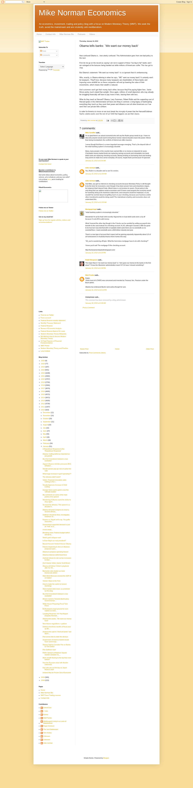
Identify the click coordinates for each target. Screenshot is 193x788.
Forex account (46, 318)
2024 (43, 367)
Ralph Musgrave (91, 260)
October (46, 419)
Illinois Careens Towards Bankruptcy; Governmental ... (56, 600)
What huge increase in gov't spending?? (57, 474)
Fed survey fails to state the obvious (55, 637)
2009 (43, 677)
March (45, 440)
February (46, 443)
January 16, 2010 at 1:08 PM (95, 268)
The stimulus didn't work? (52, 477)
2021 (43, 376)
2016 (43, 391)
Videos (92, 34)
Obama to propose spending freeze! (55, 552)
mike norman (90, 168)
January (46, 446)
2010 (43, 410)
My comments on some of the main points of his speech (55, 496)
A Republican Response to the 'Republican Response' (53, 450)
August (45, 425)
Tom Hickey (47, 733)
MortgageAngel (91, 209)
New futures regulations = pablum (55, 624)
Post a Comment (89, 308)
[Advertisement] (117, 328)
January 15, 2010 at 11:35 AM (95, 202)
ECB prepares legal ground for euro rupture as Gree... (55, 610)
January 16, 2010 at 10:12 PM (96, 290)
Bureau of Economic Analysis (51, 328)
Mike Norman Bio (66, 34)
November (47, 416)
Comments (46, 55)
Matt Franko (89, 275)
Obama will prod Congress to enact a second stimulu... (56, 511)
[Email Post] (107, 120)
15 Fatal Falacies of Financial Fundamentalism (51, 342)
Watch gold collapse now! (52, 538)
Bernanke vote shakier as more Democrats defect (54, 572)
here (49, 179)
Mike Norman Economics (82, 12)
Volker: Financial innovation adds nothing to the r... (54, 481)
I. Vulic (45, 711)
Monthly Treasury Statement (51, 323)
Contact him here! (45, 164)
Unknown (46, 736)
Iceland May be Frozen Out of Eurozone (57, 673)
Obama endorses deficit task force (55, 555)
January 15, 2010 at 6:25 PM (95, 253)
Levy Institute (45, 351)
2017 (43, 388)
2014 (43, 398)
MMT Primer (45, 346)
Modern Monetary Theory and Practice (54, 348)
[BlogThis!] (114, 120)
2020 (43, 379)
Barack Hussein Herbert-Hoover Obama (57, 544)
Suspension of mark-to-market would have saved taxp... (56, 641)
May (44, 434)
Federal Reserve (47, 326)
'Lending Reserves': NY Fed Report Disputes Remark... (55, 615)
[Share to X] (117, 120)
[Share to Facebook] (119, 120)
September (47, 422)
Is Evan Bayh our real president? (54, 541)
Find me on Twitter (47, 315)
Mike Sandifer (90, 133)
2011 (43, 407)
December (47, 413)
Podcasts (81, 34)
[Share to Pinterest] (122, 120)
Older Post (150, 349)
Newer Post (84, 349)
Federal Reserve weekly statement (53, 320)
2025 (43, 364)
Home (39, 34)
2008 (43, 680)
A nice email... (48, 530)
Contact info (51, 34)
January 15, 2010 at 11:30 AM (95, 174)
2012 (43, 404)
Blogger (106, 758)
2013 (43, 401)
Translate (56, 70)
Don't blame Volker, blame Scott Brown (56, 563)
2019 (43, 382)
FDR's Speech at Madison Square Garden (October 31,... (55, 654)
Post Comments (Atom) (97, 353)
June (45, 431)
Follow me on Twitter (46, 211)
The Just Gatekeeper (50, 729)
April (45, 437)
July (44, 428)
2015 (43, 394)
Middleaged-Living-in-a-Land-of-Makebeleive (55, 722)
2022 (43, 373)
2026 (43, 361)
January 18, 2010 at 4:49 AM (95, 303)
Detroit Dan (47, 708)
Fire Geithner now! (49, 650)
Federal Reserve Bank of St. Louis (53, 331)
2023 (43, 370)
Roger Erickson (48, 726)
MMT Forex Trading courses (51, 695)
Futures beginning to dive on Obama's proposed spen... (56, 548)
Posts (44, 51)
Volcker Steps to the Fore (51, 581)
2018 (43, 385)
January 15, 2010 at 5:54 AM (95, 161)
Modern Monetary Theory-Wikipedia (53, 334)
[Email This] (112, 120)
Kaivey (45, 714)
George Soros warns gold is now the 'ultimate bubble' (56, 491)
